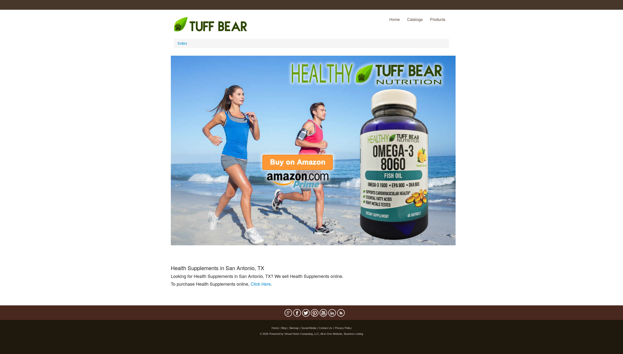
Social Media (308, 328)
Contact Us (325, 328)
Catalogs (415, 19)
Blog (283, 328)
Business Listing (353, 333)
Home (394, 19)
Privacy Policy (343, 328)
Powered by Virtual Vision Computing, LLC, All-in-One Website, (306, 333)
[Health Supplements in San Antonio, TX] (313, 150)
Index (182, 43)
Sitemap (294, 328)
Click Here (261, 284)
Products (437, 19)
